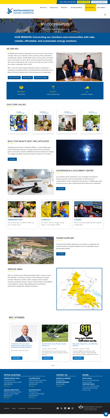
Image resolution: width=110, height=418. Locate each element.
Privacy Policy (21, 408)
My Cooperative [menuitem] (90, 9)
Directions (7, 386)
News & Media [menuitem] (101, 9)
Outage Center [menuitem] (54, 9)
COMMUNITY (46, 220)
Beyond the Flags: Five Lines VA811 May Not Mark (85, 344)
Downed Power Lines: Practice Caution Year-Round (54, 344)
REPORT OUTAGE (83, 2)
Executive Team (27, 77)
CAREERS (77, 220)
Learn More (12, 159)
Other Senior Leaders (41, 77)
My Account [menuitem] (44, 9)
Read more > (17, 358)
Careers (14, 408)
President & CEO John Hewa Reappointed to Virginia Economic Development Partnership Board (21, 345)
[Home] (20, 11)
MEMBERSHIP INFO (15, 220)
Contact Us (59, 386)
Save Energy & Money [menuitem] (77, 9)
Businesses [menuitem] (65, 9)
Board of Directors (14, 77)
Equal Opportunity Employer (35, 408)
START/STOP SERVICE (99, 2)
